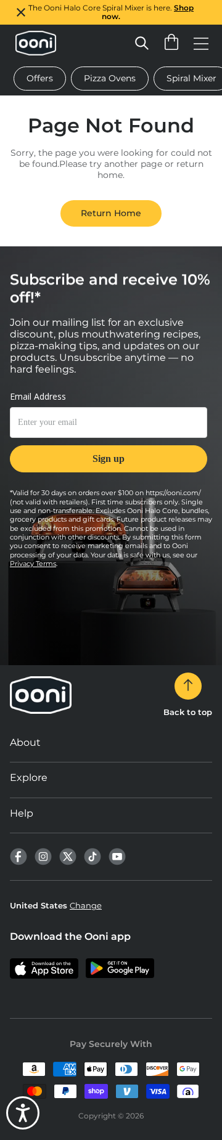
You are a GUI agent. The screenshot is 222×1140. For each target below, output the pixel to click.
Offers (40, 78)
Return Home (111, 213)
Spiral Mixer (191, 78)
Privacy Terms (33, 563)
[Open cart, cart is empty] (171, 43)
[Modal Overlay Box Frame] (108, 439)
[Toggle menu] (201, 43)
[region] (111, 12)
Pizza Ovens (110, 78)
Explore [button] (28, 777)
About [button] (25, 742)
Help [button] (21, 813)
